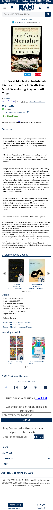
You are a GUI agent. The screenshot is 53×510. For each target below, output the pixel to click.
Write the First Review (37, 102)
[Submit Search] (48, 14)
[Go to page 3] (26, 291)
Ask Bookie (20, 22)
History (13, 322)
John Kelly (7, 98)
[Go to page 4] (28, 291)
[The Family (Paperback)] (16, 270)
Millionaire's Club (33, 22)
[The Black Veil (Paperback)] (37, 270)
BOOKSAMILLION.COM (13, 483)
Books (5, 322)
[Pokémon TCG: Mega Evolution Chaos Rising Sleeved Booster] (16, 347)
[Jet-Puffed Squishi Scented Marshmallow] (38, 347)
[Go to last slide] (4, 273)
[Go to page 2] (24, 291)
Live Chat (41, 398)
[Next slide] (48, 273)
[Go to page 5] (29, 291)
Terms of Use (44, 483)
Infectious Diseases (25, 327)
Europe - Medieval (24, 322)
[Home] (26, 8)
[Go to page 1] (23, 291)
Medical (13, 325)
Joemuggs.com (31, 483)
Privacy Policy (34, 485)
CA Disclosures (19, 485)
